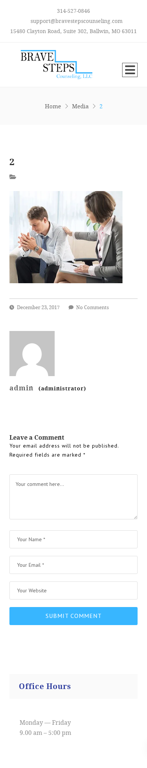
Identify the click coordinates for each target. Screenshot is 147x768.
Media (80, 106)
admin (47, 387)
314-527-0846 (73, 10)
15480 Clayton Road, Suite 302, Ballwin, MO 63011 (73, 31)
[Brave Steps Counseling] (50, 64)
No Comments (92, 307)
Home (53, 106)
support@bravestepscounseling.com (76, 20)
